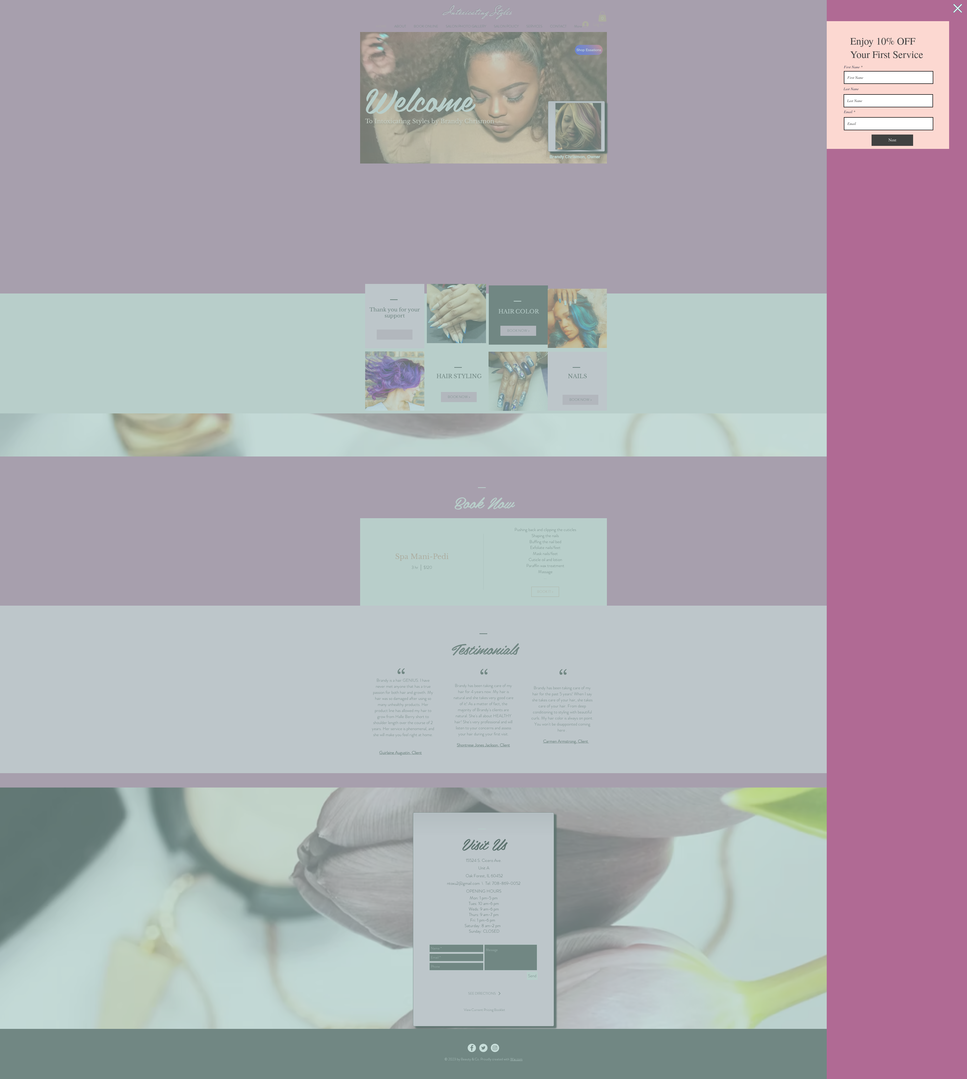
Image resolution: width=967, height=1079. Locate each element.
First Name (852, 67)
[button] (957, 8)
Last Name (851, 89)
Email (848, 112)
